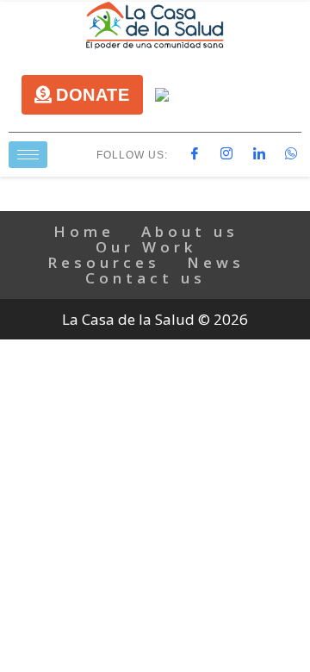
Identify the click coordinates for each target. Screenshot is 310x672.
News (216, 262)
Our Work (146, 247)
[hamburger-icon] (28, 154)
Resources (103, 262)
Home (84, 231)
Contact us (145, 278)
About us (190, 231)
